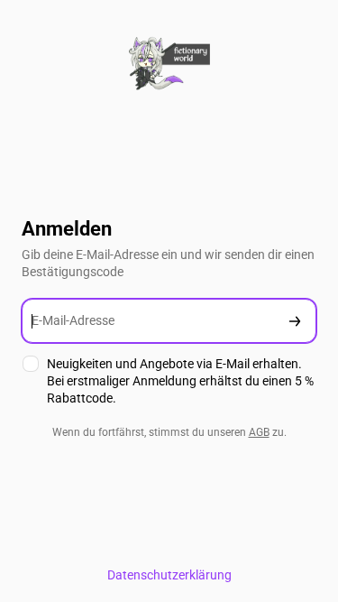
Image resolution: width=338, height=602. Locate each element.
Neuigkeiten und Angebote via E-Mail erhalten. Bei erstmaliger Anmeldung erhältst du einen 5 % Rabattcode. (180, 381)
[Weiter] (294, 321)
